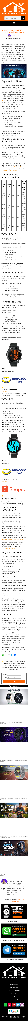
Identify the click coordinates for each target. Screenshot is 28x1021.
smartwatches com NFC (8, 548)
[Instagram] (9, 1004)
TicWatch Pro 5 (19, 167)
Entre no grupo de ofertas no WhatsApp (14, 940)
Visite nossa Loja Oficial (14, 921)
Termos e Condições (14, 990)
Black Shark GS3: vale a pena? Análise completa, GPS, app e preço (13, 760)
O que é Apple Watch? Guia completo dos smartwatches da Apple (13, 874)
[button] (14, 23)
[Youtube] (14, 1004)
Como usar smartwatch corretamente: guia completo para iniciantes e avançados (14, 836)
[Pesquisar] (23, 18)
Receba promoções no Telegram (14, 959)
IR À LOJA (4, 391)
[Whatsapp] (5, 1004)
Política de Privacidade (14, 997)
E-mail (5, 677)
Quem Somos (14, 987)
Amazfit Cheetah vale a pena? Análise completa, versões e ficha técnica (13, 798)
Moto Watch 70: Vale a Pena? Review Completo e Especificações (11, 723)
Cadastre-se (14, 984)
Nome (5, 675)
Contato (14, 994)
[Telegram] (18, 1004)
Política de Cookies (14, 1000)
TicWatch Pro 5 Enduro (10, 171)
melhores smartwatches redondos (12, 539)
